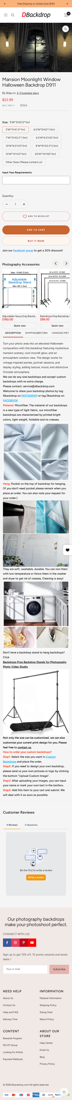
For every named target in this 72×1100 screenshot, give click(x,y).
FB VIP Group (10, 1045)
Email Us (44, 1050)
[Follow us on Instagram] (15, 942)
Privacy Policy (47, 1063)
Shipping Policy (48, 1005)
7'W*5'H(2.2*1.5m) (17, 137)
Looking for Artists (13, 1052)
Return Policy (47, 1019)
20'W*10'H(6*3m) (45, 154)
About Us (8, 998)
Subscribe (59, 969)
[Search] (12, 15)
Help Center (46, 1043)
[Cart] (66, 15)
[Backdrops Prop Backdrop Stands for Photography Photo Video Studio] (36, 671)
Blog (42, 1057)
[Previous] (5, 67)
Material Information (51, 998)
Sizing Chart (46, 1012)
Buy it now (36, 241)
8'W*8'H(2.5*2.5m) (47, 145)
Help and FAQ (10, 1012)
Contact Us (9, 1005)
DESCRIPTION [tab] (13, 333)
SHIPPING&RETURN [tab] (36, 333)
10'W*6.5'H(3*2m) (16, 145)
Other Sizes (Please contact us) (24, 162)
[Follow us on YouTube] (32, 942)
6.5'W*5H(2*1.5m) (44, 129)
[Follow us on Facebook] (7, 942)
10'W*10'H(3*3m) (16, 154)
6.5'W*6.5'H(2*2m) (47, 137)
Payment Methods (13, 1059)
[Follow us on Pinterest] (24, 942)
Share (23, 105)
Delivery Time (10, 1019)
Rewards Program (12, 1038)
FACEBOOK (10, 400)
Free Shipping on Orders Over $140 (36, 3)
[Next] (66, 67)
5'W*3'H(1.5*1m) (15, 129)
